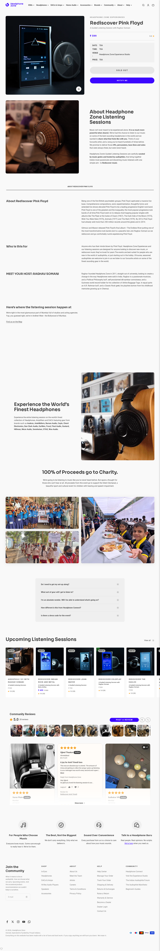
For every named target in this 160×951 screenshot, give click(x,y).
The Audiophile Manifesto (136, 885)
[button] (32, 766)
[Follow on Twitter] (12, 921)
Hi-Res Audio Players (49, 885)
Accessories (85, 5)
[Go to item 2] (29, 731)
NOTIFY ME (122, 80)
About (119, 5)
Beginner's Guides (133, 889)
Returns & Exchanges (106, 889)
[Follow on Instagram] (18, 921)
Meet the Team (76, 876)
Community (109, 5)
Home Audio (71, 5)
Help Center (102, 871)
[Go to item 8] (105, 731)
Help (128, 5)
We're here (129, 843)
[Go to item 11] (143, 731)
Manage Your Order (105, 876)
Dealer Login (102, 907)
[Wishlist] (1, 948)
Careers (73, 885)
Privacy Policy (75, 893)
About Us (73, 871)
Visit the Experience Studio (137, 876)
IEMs (30, 5)
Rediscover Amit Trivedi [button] (68, 794)
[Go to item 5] (67, 731)
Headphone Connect (134, 871)
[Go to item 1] (16, 731)
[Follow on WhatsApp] (29, 921)
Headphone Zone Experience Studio (114, 54)
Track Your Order (104, 880)
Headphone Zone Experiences (107, 17)
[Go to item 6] (80, 731)
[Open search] (142, 720)
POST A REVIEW (124, 720)
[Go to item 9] (118, 731)
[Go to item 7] (92, 731)
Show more (79, 803)
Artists (72, 880)
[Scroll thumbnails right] (147, 731)
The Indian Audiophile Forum (138, 880)
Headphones (41, 5)
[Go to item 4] (54, 731)
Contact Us (101, 911)
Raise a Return (103, 893)
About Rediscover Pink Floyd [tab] (80, 186)
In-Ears (44, 871)
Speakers (45, 889)
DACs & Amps (56, 5)
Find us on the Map (14, 322)
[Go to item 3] (42, 731)
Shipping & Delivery (105, 885)
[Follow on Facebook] (7, 921)
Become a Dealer (104, 902)
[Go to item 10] (130, 731)
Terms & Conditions (78, 889)
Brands (97, 5)
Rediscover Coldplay (110, 679)
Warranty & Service (105, 898)
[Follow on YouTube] (23, 921)
